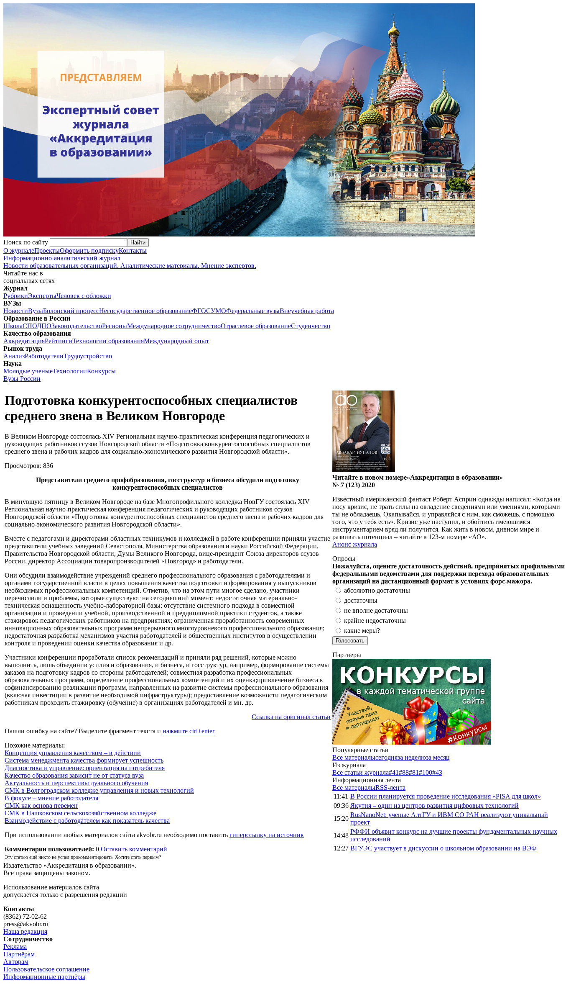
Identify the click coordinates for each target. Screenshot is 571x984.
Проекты (47, 250)
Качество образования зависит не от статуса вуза (74, 775)
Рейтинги (58, 340)
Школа (13, 325)
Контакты (133, 250)
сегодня (386, 757)
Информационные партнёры (44, 976)
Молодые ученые (28, 371)
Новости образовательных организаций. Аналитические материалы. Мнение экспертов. (129, 261)
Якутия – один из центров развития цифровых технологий (434, 805)
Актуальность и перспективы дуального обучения (76, 782)
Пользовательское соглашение (46, 969)
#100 (425, 772)
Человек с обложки (83, 295)
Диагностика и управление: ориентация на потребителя (85, 767)
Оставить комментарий (134, 849)
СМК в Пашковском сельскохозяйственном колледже (80, 813)
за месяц (438, 757)
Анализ (14, 356)
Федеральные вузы (253, 310)
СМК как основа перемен (41, 805)
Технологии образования (108, 340)
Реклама (15, 946)
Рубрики (15, 295)
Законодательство (76, 325)
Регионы (114, 325)
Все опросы (549, 558)
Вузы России (22, 378)
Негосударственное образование (145, 310)
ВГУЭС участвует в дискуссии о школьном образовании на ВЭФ (443, 848)
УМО (218, 310)
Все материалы (353, 757)
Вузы (35, 310)
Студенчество (310, 325)
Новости (15, 310)
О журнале (18, 250)
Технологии (70, 371)
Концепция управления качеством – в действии (73, 752)
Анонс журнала (354, 544)
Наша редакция (25, 931)
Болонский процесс (71, 310)
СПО (30, 325)
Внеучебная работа (307, 310)
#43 (437, 772)
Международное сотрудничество (174, 325)
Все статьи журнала (360, 772)
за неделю (412, 757)
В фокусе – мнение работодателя (51, 798)
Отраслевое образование (256, 325)
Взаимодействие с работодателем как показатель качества (87, 820)
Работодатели (44, 356)
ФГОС (201, 310)
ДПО (44, 325)
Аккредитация (24, 340)
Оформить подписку (89, 250)
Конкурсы (101, 371)
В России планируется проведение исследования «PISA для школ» (445, 796)
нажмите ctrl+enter (188, 731)
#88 (404, 772)
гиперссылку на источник (266, 834)
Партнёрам (19, 954)
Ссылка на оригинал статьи (291, 716)
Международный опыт (176, 340)
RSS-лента (390, 787)
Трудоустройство (88, 356)
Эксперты (42, 295)
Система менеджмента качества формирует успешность (84, 760)
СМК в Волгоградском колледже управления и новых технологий (99, 790)
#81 (414, 772)
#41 (394, 772)
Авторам (15, 961)
